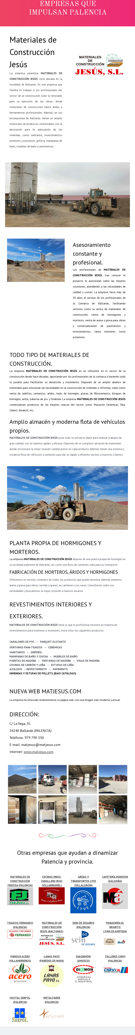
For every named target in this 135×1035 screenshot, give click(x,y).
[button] (22, 779)
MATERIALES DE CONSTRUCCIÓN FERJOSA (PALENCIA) (20, 881)
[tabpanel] (35, 91)
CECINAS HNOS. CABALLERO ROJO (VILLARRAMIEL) (51, 881)
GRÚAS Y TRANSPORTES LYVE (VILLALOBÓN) (83, 881)
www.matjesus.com (38, 751)
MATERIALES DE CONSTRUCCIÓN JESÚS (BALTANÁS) (51, 927)
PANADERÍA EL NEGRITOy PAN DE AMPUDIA (115, 927)
